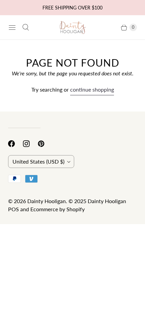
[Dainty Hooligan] (72, 27)
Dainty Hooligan (46, 201)
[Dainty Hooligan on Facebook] (15, 143)
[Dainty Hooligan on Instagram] (30, 143)
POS (13, 209)
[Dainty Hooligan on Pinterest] (45, 143)
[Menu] (12, 27)
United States (38, 161)
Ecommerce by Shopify (57, 209)
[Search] (25, 27)
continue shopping (92, 89)
